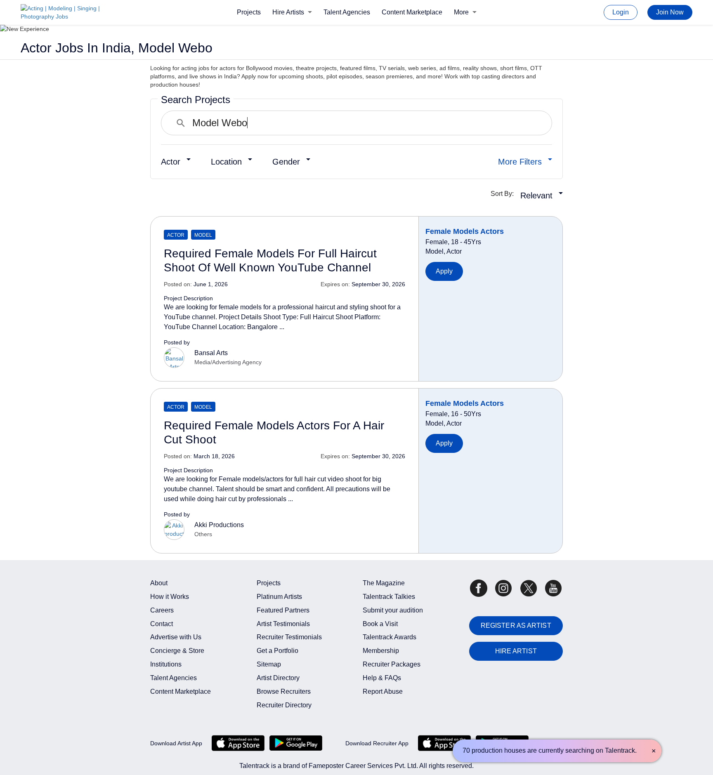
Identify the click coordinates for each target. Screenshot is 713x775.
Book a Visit (380, 623)
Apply (444, 271)
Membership (381, 650)
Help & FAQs (382, 677)
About (159, 583)
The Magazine (384, 583)
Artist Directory (278, 677)
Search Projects (195, 99)
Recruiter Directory (284, 705)
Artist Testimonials (283, 623)
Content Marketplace (412, 12)
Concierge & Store (177, 650)
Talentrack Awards (389, 637)
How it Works (169, 596)
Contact (161, 623)
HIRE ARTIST (516, 651)
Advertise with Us (175, 637)
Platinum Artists (279, 596)
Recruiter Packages (391, 664)
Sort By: (505, 193)
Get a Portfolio (277, 650)
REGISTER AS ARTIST (516, 625)
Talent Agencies (346, 12)
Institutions (166, 664)
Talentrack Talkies (389, 596)
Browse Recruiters (284, 691)
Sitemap (269, 664)
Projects (249, 12)
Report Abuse (383, 691)
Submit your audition (393, 610)
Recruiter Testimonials (289, 637)
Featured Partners (283, 610)
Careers (162, 610)
